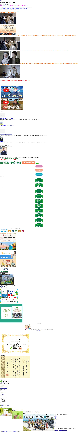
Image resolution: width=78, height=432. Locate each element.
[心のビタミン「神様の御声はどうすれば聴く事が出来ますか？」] (1, 124)
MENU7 (55, 425)
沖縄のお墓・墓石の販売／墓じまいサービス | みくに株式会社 (9, 431)
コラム (2, 392)
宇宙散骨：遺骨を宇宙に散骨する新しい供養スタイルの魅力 (6, 118)
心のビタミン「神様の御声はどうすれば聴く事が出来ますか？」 (7, 125)
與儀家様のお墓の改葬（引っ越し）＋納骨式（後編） (6, 134)
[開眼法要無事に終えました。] (1, 140)
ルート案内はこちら (2, 286)
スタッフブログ (4, 4)
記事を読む (1, 120)
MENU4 (55, 423)
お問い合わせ (60, 430)
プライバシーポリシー (64, 430)
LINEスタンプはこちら (39, 330)
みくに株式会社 (2, 84)
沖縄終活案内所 (56, 419)
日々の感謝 (7, 4)
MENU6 (55, 424)
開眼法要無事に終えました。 (3, 141)
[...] (38, 411)
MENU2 (55, 422)
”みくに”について (56, 430)
